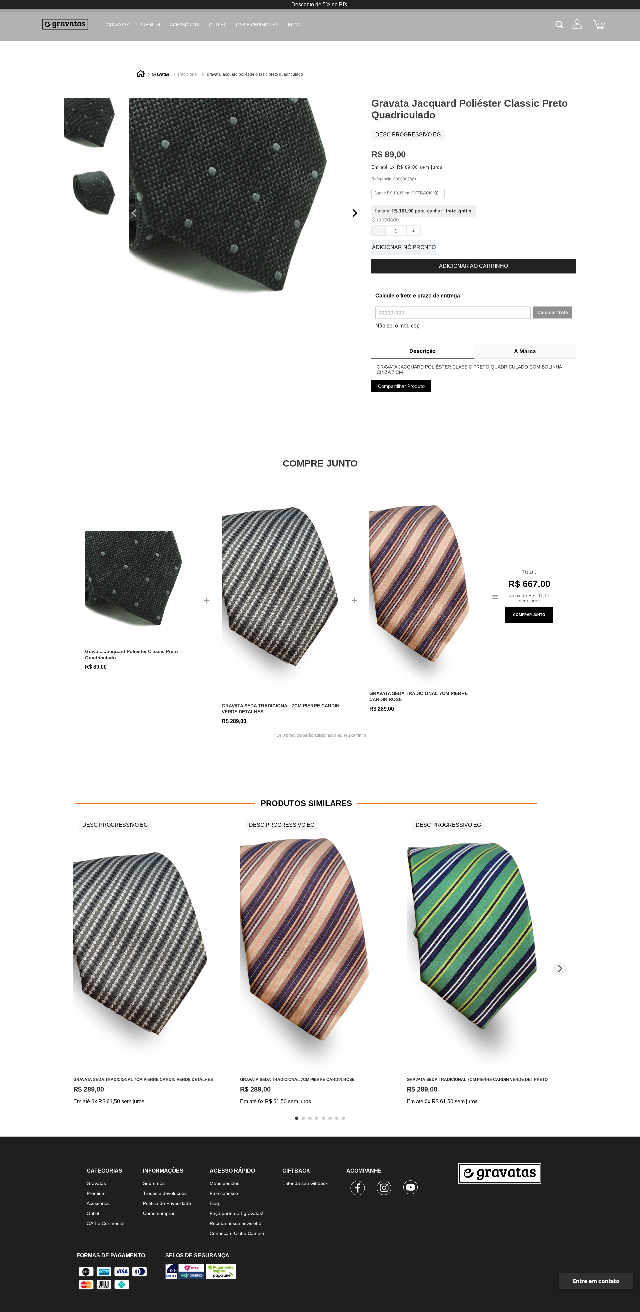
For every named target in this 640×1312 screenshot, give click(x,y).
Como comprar (159, 1213)
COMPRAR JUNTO (529, 614)
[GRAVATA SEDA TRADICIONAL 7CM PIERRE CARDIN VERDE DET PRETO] (478, 944)
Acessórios (184, 25)
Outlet (217, 25)
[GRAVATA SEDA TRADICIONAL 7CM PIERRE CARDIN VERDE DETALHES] (284, 588)
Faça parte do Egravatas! (236, 1213)
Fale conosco (224, 1193)
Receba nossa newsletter (236, 1223)
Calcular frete (552, 312)
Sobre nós (154, 1183)
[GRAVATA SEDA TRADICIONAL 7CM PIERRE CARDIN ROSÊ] (424, 587)
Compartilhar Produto (401, 386)
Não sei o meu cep (397, 326)
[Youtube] (410, 1189)
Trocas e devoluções (165, 1193)
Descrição (422, 351)
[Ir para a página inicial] (505, 1200)
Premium (149, 25)
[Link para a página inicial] (140, 74)
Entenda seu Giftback (305, 1183)
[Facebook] (358, 1189)
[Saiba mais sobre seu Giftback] (436, 193)
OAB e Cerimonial (257, 25)
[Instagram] (384, 1189)
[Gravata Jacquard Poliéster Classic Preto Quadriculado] (142, 588)
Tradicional (187, 74)
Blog (214, 1203)
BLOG (294, 25)
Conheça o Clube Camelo (237, 1233)
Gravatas (118, 25)
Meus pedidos (224, 1183)
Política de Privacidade (167, 1203)
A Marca (525, 351)
